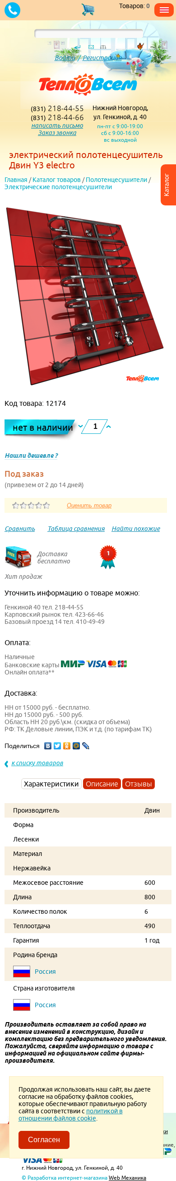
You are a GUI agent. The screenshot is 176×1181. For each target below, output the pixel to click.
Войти (65, 57)
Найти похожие (135, 528)
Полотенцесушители (116, 179)
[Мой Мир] (76, 746)
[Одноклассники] (67, 746)
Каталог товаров (56, 179)
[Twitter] (57, 746)
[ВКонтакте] (48, 746)
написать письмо (57, 125)
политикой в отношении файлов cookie (71, 1114)
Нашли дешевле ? (31, 455)
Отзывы (138, 784)
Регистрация (102, 57)
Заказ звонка (57, 132)
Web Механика (127, 1177)
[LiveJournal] (86, 746)
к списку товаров (37, 763)
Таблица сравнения (76, 528)
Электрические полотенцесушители (58, 187)
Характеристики (51, 784)
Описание (102, 784)
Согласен (44, 1140)
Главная (16, 179)
